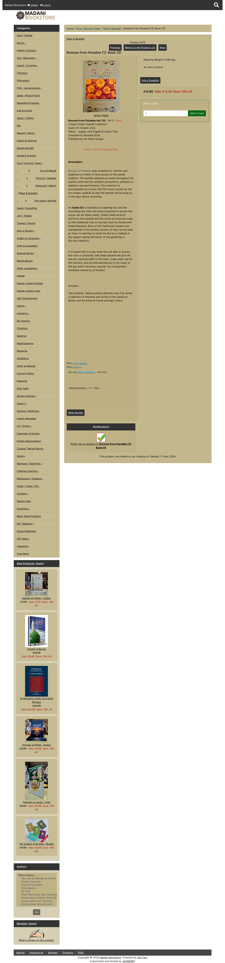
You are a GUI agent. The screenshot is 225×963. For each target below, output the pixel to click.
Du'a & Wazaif (48, 170)
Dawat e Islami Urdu (28, 290)
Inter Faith (22, 388)
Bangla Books (25, 260)
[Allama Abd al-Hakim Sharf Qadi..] (36, 897)
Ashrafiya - (23, 313)
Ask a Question (150, 80)
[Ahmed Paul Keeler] (36, 885)
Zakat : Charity (25, 118)
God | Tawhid (24, 35)
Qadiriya (21, 335)
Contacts (67, 952)
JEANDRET (128, 961)
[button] (216, 5)
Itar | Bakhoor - (25, 523)
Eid (19, 125)
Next (162, 47)
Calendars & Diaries (28, 433)
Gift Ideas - (23, 538)
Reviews (53, 952)
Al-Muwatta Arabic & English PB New (36, 700)
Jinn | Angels (24, 215)
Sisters (21, 456)
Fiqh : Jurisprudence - (29, 88)
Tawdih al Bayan (36, 649)
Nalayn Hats (24, 501)
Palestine (22, 380)
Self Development (27, 298)
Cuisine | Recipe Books (30, 448)
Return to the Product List (140, 47)
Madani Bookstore (110, 957)
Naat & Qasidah (112, 28)
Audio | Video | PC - (28, 486)
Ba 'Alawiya (23, 320)
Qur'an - (21, 42)
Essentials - (23, 508)
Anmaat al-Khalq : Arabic (36, 744)
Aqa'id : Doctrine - (27, 65)
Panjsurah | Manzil (45, 185)
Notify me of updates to (101, 445)
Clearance (22, 546)
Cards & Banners (26, 531)
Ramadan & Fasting (28, 103)
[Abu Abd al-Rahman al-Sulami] (36, 878)
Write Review (75, 412)
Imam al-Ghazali (26, 365)
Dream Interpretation (29, 441)
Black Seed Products (29, 516)
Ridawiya (22, 350)
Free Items (23, 553)
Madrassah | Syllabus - (30, 478)
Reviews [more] (27, 923)
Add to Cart (197, 113)
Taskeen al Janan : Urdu (36, 802)
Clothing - (22, 493)
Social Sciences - (27, 395)
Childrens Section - (28, 471)
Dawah (21, 275)
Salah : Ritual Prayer (28, 95)
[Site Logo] (46, 15)
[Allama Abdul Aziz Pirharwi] (36, 901)
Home (34, 5)
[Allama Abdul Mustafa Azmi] (36, 904)
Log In (47, 5)
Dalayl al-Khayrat (27, 140)
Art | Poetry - (24, 426)
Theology (22, 73)
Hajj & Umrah (24, 110)
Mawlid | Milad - (26, 133)
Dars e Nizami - (26, 230)
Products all (36, 952)
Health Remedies (26, 418)
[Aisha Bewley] (36, 888)
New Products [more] (30, 563)
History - (22, 403)
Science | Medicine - (28, 411)
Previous (115, 47)
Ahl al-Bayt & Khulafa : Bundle (36, 843)
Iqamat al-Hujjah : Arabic (36, 598)
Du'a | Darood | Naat (88, 28)
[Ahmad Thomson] (36, 881)
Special (20, 952)
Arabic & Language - (29, 238)
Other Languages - (27, 268)
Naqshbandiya (25, 343)
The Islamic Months (45, 200)
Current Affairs (25, 373)
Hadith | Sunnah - (27, 50)
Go (36, 912)
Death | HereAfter (27, 208)
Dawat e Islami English (30, 283)
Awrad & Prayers (26, 155)
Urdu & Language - (28, 245)
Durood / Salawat (46, 178)
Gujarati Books (25, 253)
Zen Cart (142, 957)
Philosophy (23, 80)
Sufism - (21, 305)
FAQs (81, 952)
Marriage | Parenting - (29, 463)
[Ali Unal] (36, 891)
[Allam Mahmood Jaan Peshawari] (36, 894)
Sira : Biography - (27, 57)
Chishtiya (22, 328)
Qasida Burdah (25, 148)
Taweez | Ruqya (26, 223)
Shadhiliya (23, 358)
